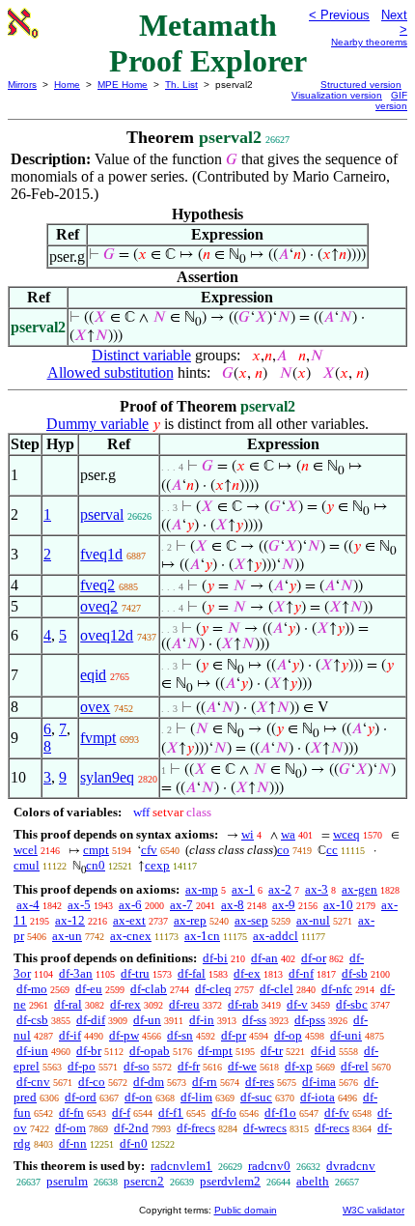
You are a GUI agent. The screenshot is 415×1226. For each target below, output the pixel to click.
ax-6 (130, 905)
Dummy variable (97, 423)
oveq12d (106, 635)
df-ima (319, 1081)
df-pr (233, 1035)
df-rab (243, 1004)
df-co (91, 1081)
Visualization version (336, 95)
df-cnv (33, 1081)
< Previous (339, 15)
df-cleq (213, 989)
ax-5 (79, 905)
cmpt (96, 849)
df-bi (215, 958)
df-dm (148, 1081)
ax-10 (338, 905)
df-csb (32, 1019)
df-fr (189, 1066)
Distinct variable (141, 355)
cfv (149, 849)
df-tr (272, 1050)
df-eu (88, 989)
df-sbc (352, 1004)
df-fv (336, 1112)
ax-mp (201, 889)
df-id (323, 1050)
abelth (312, 1181)
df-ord (81, 1097)
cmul (27, 865)
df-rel (355, 1066)
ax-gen (359, 889)
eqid (93, 675)
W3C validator (373, 1210)
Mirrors (22, 84)
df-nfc (336, 989)
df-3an (76, 973)
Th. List (181, 84)
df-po (82, 1066)
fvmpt (98, 737)
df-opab (149, 1050)
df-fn (71, 1112)
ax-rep (190, 920)
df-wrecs (265, 1128)
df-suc (256, 1097)
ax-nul (313, 920)
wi (247, 834)
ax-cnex (131, 935)
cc (332, 849)
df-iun (32, 1050)
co (283, 849)
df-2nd (131, 1128)
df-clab (148, 989)
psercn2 (144, 1181)
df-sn (180, 1035)
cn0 (95, 865)
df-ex (247, 973)
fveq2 (97, 585)
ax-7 (181, 905)
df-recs (332, 1128)
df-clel (276, 989)
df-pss (309, 1019)
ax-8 (232, 905)
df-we (242, 1066)
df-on (138, 1097)
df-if (70, 1035)
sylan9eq (107, 777)
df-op (288, 1035)
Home (67, 84)
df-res (259, 1081)
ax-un (67, 935)
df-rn (204, 1081)
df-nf (301, 973)
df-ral (68, 1004)
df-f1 (170, 1112)
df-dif (90, 1019)
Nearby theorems (369, 42)
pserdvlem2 (230, 1181)
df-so (137, 1066)
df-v (297, 1004)
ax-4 (28, 905)
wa (288, 834)
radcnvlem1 (181, 1165)
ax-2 (279, 889)
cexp (157, 865)
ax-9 (283, 905)
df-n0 (134, 1143)
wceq (346, 834)
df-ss (254, 1019)
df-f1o (280, 1112)
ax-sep (251, 920)
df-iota (317, 1097)
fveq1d (101, 554)
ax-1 (243, 889)
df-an (264, 958)
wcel (26, 849)
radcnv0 (269, 1165)
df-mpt (215, 1050)
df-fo (223, 1112)
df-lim (196, 1097)
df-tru (135, 973)
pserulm (67, 1181)
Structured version (360, 84)
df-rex (125, 1004)
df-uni (346, 1035)
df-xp (299, 1066)
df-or (313, 958)
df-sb (355, 973)
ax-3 (316, 889)
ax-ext (129, 920)
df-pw (124, 1035)
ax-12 (70, 920)
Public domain (245, 1210)
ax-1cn (202, 935)
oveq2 (99, 606)
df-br (88, 1050)
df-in (201, 1019)
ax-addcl (275, 935)
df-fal (192, 973)
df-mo (31, 989)
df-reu (184, 1004)
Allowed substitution (110, 372)
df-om (70, 1128)
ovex (95, 707)
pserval (102, 514)
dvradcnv (350, 1165)
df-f (121, 1112)
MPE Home (122, 84)
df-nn (73, 1143)
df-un (147, 1019)
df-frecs (196, 1128)
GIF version (391, 100)
